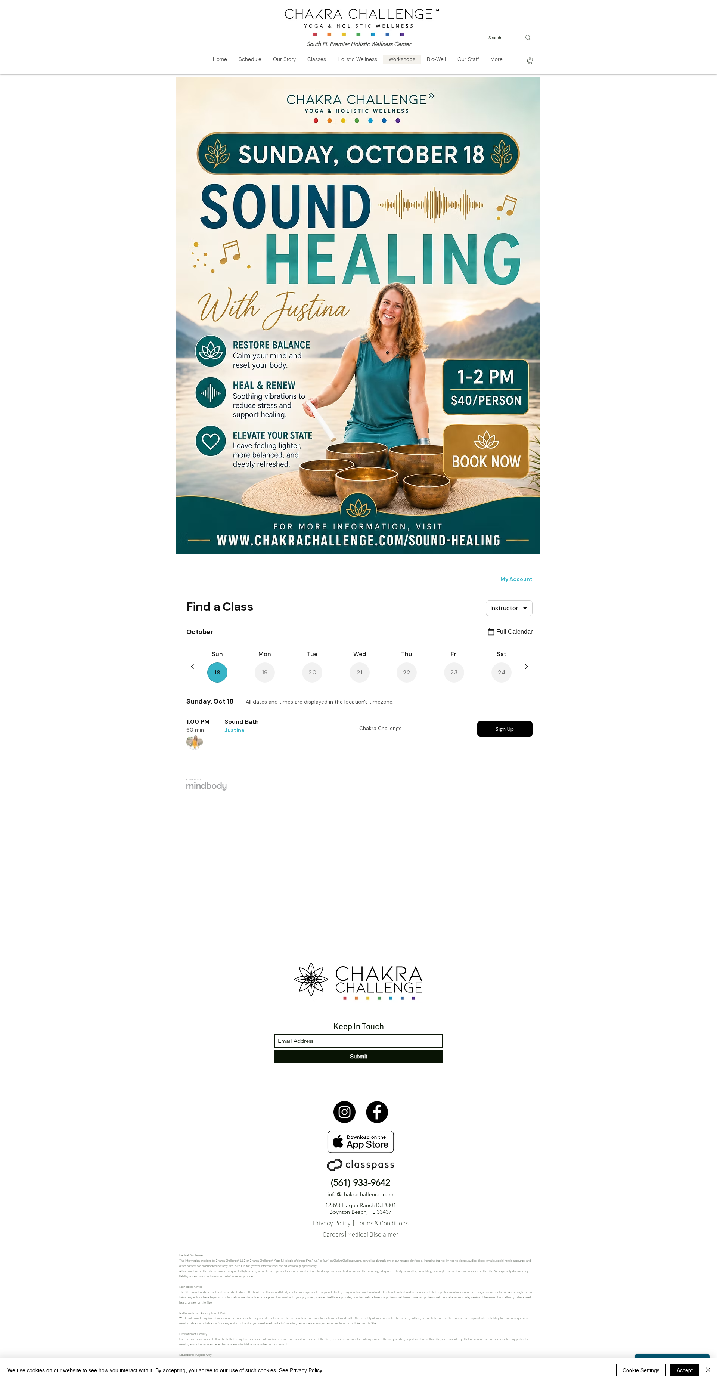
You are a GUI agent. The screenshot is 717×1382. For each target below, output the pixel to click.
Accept (685, 1370)
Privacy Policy (332, 1223)
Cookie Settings (641, 1370)
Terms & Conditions (382, 1223)
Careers (333, 1234)
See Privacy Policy (300, 1370)
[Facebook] (377, 1112)
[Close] (708, 1370)
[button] (530, 60)
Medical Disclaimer (372, 1234)
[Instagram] (344, 1112)
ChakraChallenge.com (347, 1260)
